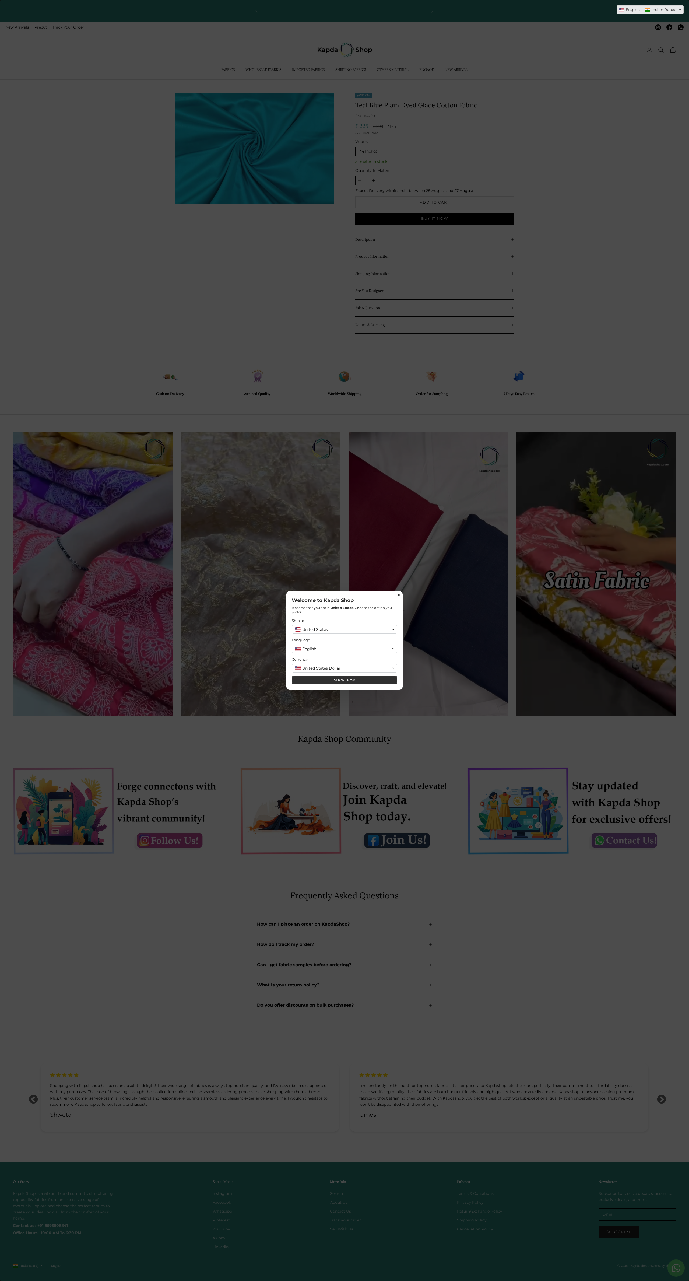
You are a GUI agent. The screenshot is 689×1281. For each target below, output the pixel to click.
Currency (300, 659)
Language (301, 640)
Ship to (298, 620)
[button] (650, 9)
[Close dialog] (399, 595)
